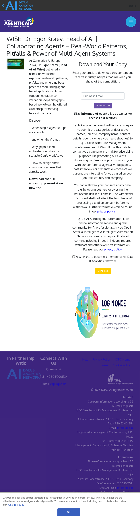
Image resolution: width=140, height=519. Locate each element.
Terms (104, 365)
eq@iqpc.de (58, 384)
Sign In (132, 5)
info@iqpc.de (125, 427)
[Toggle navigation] (131, 21)
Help (85, 359)
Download (103, 270)
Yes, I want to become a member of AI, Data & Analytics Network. (104, 259)
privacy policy (106, 211)
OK (69, 512)
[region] (70, 505)
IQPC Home (123, 359)
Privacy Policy (101, 359)
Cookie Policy (122, 365)
